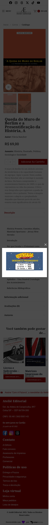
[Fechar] (45, 244)
